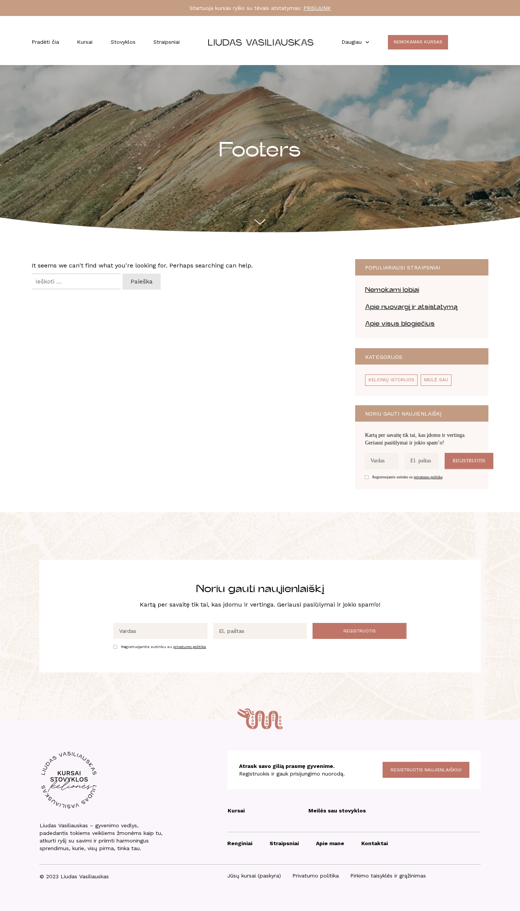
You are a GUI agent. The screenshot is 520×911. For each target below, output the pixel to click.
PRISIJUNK (317, 8)
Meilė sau (436, 379)
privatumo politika (428, 477)
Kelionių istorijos (391, 379)
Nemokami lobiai (392, 290)
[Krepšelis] (466, 43)
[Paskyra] (485, 43)
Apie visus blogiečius (400, 323)
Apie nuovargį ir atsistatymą (411, 307)
